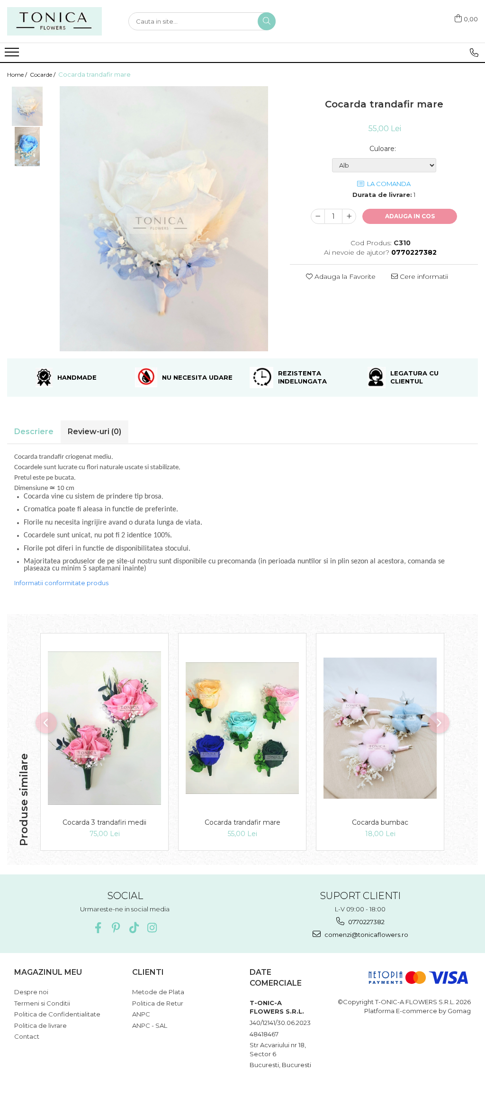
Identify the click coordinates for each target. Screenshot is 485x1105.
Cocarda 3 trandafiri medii (104, 822)
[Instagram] (152, 927)
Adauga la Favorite (344, 276)
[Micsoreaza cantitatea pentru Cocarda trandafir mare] (318, 216)
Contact (26, 1036)
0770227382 (366, 922)
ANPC (141, 1014)
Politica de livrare (40, 1025)
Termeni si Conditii (42, 1003)
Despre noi (31, 992)
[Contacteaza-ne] (474, 52)
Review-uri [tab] (94, 431)
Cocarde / (43, 74)
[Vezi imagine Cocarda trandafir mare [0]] (27, 106)
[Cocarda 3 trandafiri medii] (104, 728)
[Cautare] (267, 21)
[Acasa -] (54, 21)
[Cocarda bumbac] (380, 728)
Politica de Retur (157, 1003)
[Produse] (13, 55)
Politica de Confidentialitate (57, 1014)
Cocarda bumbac (380, 822)
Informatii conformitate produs (61, 583)
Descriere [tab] (34, 431)
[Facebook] (98, 927)
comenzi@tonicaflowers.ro (365, 934)
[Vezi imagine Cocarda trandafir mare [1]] (27, 146)
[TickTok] (134, 927)
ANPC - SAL (149, 1025)
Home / (17, 74)
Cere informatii (423, 276)
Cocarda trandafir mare (242, 822)
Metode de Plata (158, 992)
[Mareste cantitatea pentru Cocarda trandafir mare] (349, 216)
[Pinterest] (116, 927)
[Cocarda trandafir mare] (164, 218)
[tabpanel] (164, 218)
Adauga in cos (410, 216)
